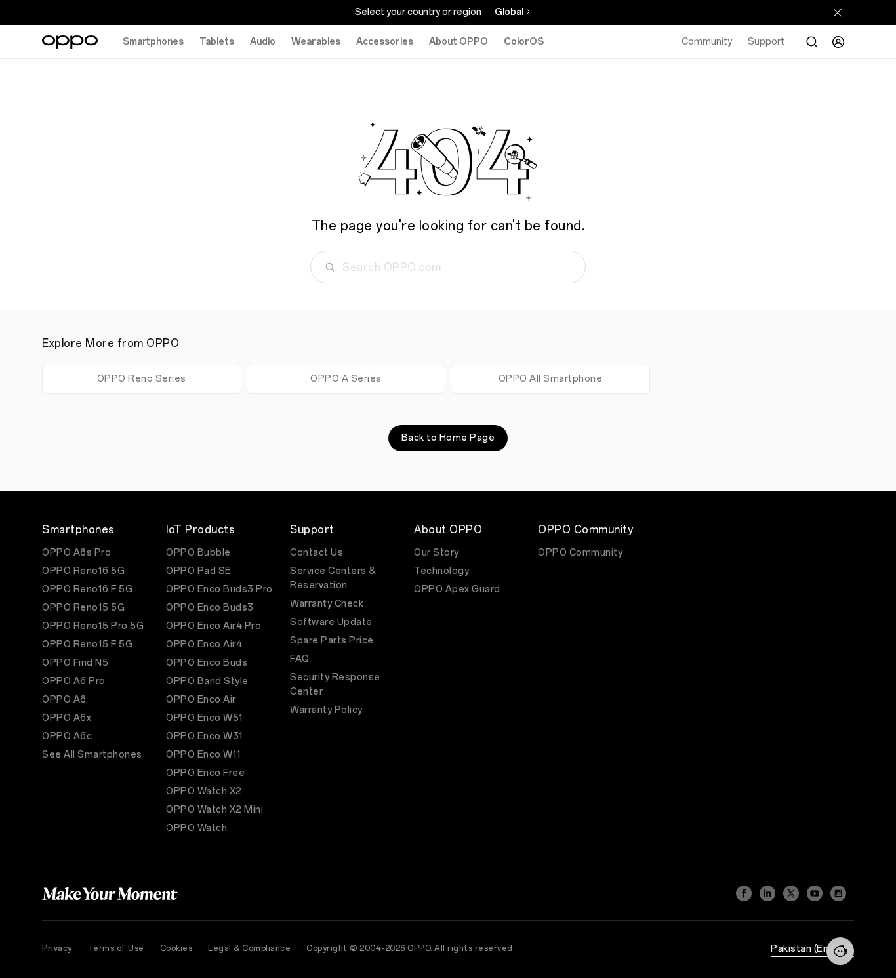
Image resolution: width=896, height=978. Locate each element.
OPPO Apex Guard (457, 589)
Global (509, 12)
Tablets (216, 41)
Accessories (384, 41)
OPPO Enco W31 (204, 736)
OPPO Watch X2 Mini (214, 809)
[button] (840, 951)
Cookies (176, 948)
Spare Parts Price (332, 640)
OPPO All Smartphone (551, 378)
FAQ (300, 658)
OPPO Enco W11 (203, 754)
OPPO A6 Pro (74, 681)
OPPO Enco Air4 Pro (213, 626)
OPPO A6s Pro (76, 552)
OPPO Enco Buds (206, 662)
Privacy (57, 948)
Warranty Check (326, 603)
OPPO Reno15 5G (83, 607)
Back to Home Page (448, 437)
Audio (262, 41)
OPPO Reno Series (141, 378)
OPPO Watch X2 (204, 791)
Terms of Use (116, 948)
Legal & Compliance (249, 948)
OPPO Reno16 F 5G (87, 589)
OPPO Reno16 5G (83, 571)
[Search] (812, 42)
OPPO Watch (196, 828)
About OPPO (458, 41)
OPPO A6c (67, 736)
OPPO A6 (64, 699)
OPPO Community (580, 552)
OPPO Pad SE (199, 571)
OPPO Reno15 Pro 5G (93, 626)
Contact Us (316, 552)
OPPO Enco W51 (204, 717)
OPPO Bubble (198, 552)
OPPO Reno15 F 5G (87, 644)
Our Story (436, 552)
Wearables (315, 41)
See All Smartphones (92, 754)
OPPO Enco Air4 (204, 644)
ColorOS (524, 41)
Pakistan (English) (812, 948)
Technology (441, 571)
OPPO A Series (346, 378)
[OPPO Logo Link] (70, 42)
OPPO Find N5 (75, 662)
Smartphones (153, 41)
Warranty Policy (326, 710)
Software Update (331, 622)
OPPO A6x (66, 717)
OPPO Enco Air (201, 699)
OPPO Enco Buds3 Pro (219, 589)
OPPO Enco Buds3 (210, 607)
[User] (838, 42)
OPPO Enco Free (205, 773)
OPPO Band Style (207, 681)
